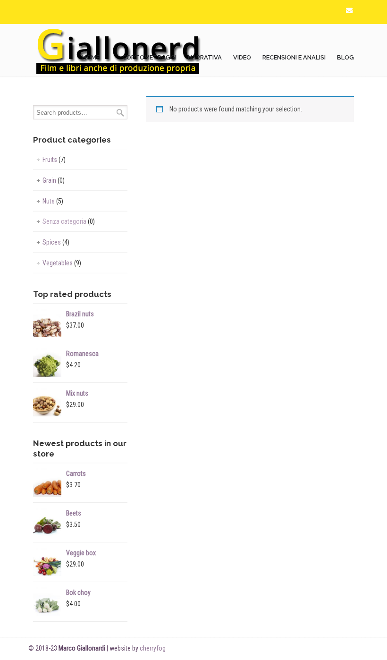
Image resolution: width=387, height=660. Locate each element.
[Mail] (349, 10)
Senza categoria (68, 221)
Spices (55, 242)
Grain (53, 180)
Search (120, 113)
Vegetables (61, 263)
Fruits (54, 159)
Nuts (52, 201)
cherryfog (153, 648)
